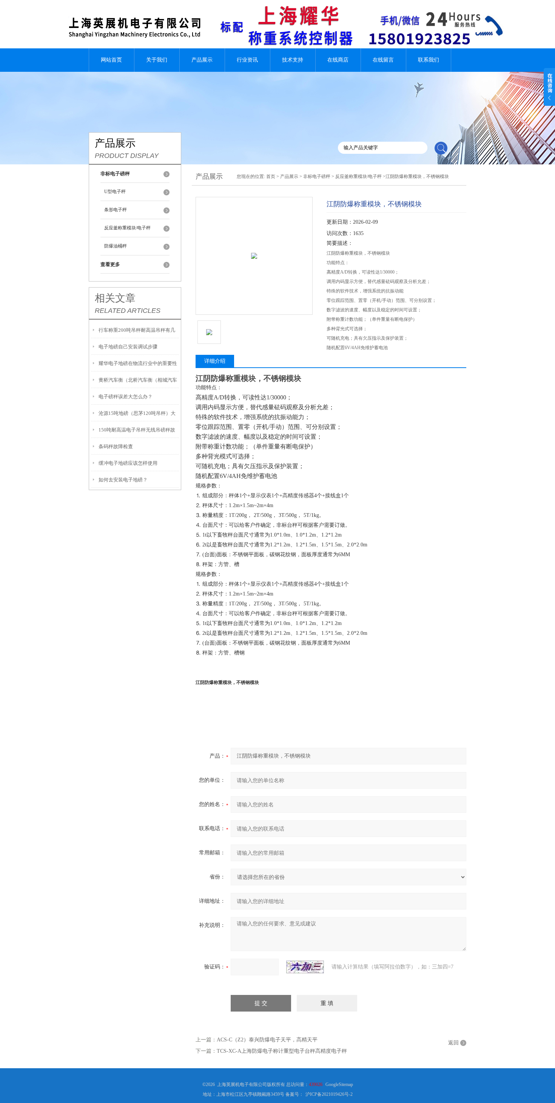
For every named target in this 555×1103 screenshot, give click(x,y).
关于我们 (156, 60)
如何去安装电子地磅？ (123, 480)
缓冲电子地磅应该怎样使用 (128, 463)
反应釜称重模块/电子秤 (127, 228)
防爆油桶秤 (115, 246)
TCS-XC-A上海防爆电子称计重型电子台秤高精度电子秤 (282, 1051)
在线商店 (337, 60)
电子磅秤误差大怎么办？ (126, 396)
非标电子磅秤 (316, 176)
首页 (270, 176)
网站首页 (111, 60)
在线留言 (383, 60)
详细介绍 (214, 361)
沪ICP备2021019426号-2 (329, 1094)
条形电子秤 (115, 209)
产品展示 (202, 60)
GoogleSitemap (339, 1084)
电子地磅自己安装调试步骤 (128, 347)
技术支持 (292, 60)
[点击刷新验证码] (305, 967)
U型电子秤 (115, 191)
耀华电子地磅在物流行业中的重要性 (138, 363)
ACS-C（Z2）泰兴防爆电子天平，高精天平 (267, 1040)
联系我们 (428, 60)
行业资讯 (247, 60)
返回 (453, 1043)
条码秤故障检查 (116, 446)
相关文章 (115, 298)
